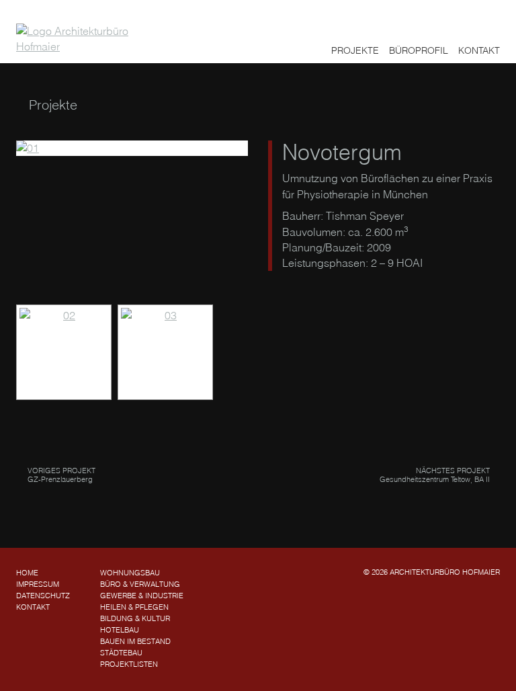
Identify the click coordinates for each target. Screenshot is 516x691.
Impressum (37, 584)
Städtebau (121, 652)
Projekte (355, 50)
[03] (165, 352)
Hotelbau (119, 630)
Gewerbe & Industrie (141, 595)
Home (27, 572)
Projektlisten (129, 664)
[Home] (80, 39)
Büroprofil (418, 50)
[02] (63, 352)
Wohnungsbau (130, 572)
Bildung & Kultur (135, 618)
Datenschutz (43, 595)
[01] (132, 148)
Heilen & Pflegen (134, 607)
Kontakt (479, 50)
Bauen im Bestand (135, 641)
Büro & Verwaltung (140, 584)
